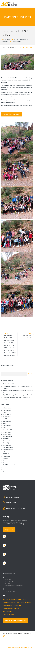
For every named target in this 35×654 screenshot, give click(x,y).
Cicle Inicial (6, 441)
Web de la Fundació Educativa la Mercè (14, 599)
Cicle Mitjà (6, 443)
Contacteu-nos (11, 503)
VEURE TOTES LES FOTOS (11, 114)
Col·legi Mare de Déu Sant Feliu (12, 605)
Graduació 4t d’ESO (8, 384)
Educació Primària (8, 449)
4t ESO (5, 427)
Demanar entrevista (12, 497)
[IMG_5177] (17, 236)
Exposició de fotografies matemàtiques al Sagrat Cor (18, 395)
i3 (3, 460)
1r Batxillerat (7, 408)
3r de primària (7, 421)
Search (30, 374)
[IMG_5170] (17, 138)
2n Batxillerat (7, 414)
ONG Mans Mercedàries (10, 465)
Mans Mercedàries (8, 614)
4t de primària (7, 425)
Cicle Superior (7, 445)
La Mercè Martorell (18, 41)
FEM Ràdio (6, 454)
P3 (3, 467)
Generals (5, 458)
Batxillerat (6, 438)
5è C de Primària (7, 430)
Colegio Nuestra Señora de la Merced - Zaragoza (17, 602)
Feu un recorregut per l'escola (15, 508)
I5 (3, 462)
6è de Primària (7, 434)
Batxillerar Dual (7, 436)
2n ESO (5, 419)
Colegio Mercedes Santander (11, 608)
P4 (3, 469)
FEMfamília (6, 456)
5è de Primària (7, 432)
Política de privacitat (14, 647)
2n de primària (7, 416)
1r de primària (7, 410)
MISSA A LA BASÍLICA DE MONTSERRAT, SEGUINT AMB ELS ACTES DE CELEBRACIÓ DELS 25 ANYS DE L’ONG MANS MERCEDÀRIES (10, 345)
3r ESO (5, 423)
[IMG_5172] (17, 301)
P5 (3, 471)
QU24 (4, 636)
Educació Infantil (18, 39)
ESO (4, 452)
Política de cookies (26, 647)
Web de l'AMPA (7, 611)
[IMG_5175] (17, 203)
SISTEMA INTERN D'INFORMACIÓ (15, 620)
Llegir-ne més (9, 530)
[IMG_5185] (17, 268)
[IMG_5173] (17, 170)
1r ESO (5, 412)
